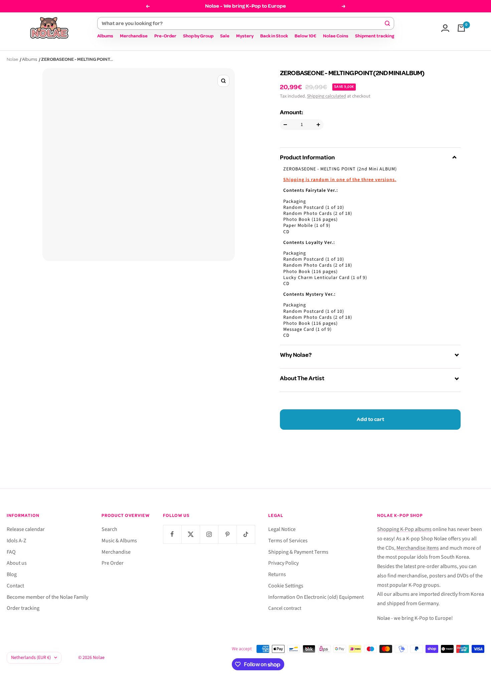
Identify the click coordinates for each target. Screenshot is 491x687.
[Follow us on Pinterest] (227, 534)
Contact (15, 585)
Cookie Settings (285, 585)
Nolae (12, 59)
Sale (224, 36)
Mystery (245, 36)
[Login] (445, 28)
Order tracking (23, 608)
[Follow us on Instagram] (209, 534)
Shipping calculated (326, 96)
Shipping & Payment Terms (298, 552)
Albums (105, 36)
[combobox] (242, 23)
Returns (277, 574)
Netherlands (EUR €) (31, 657)
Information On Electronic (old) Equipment (316, 597)
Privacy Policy (283, 563)
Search (109, 529)
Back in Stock (274, 36)
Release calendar (26, 529)
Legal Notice (282, 529)
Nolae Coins (335, 36)
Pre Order (113, 563)
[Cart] (461, 28)
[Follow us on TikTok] (245, 534)
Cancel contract (284, 608)
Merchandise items (417, 548)
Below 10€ (305, 36)
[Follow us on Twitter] (190, 534)
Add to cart (370, 419)
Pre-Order (165, 36)
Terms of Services (288, 540)
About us (17, 563)
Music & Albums (119, 540)
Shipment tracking (374, 36)
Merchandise (134, 36)
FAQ (11, 552)
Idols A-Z (16, 540)
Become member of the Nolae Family (47, 597)
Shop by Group (198, 36)
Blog (12, 574)
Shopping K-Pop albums (404, 529)
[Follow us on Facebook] (172, 534)
